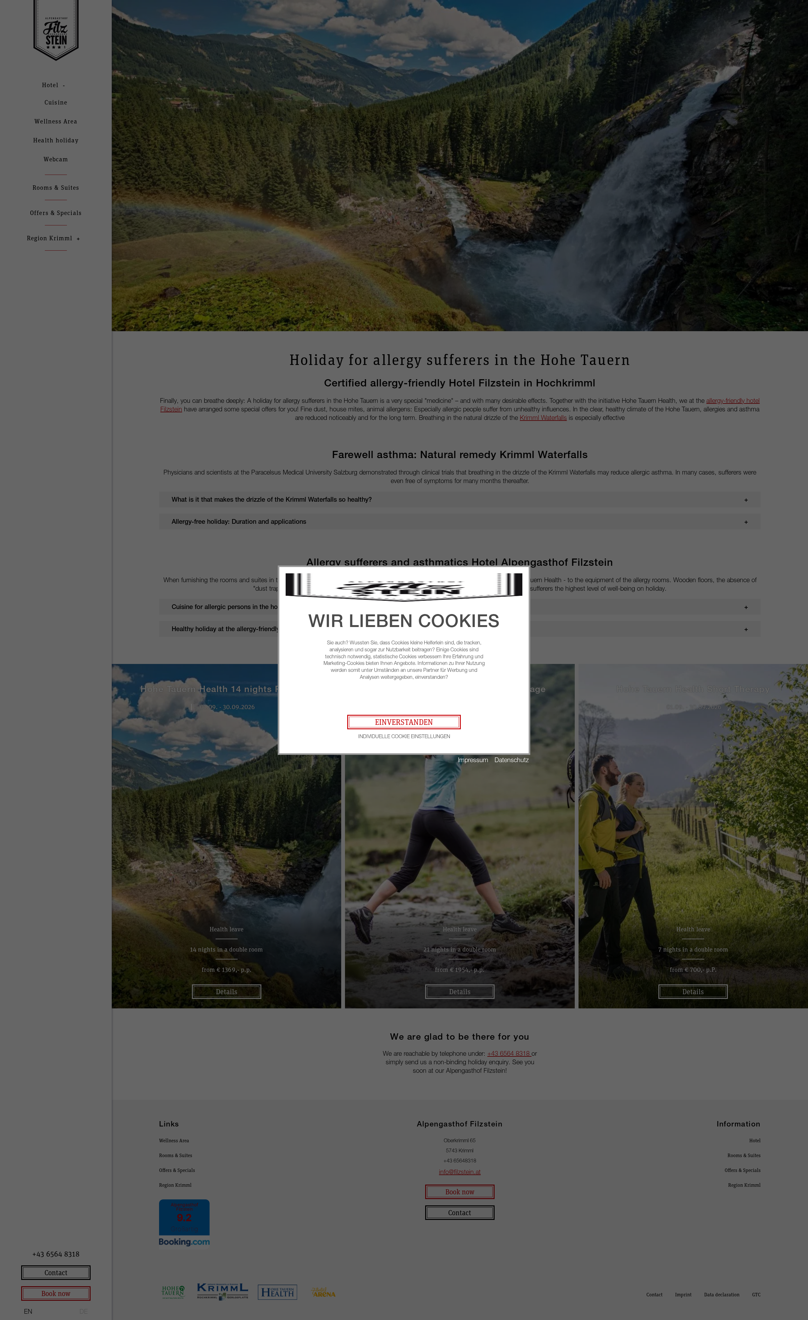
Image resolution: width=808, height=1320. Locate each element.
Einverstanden (404, 722)
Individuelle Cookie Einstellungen (404, 736)
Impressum (473, 759)
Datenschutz (512, 759)
